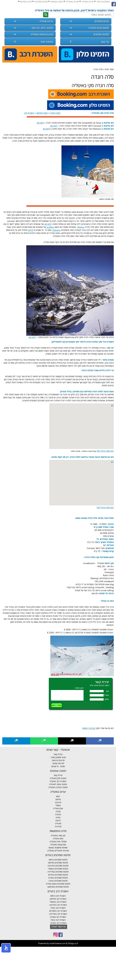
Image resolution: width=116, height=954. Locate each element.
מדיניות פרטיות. (58, 760)
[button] (6, 947)
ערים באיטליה (87, 1)
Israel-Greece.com (57, 943)
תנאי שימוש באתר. (58, 757)
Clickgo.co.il (73, 943)
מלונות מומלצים (41, 1)
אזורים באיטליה (72, 1)
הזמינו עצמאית (56, 1)
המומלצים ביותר (103, 1)
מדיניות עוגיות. (58, 763)
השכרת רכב (29, 113)
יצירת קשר (58, 754)
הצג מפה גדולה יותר (105, 450)
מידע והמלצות (26, 1)
